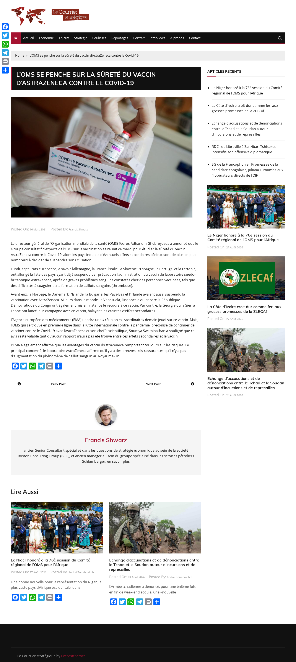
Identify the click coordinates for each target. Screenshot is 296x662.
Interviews (157, 38)
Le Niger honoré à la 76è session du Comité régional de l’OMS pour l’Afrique (50, 562)
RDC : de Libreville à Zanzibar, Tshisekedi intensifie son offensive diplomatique (244, 149)
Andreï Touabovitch (81, 572)
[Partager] (5, 70)
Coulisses (99, 38)
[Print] (5, 61)
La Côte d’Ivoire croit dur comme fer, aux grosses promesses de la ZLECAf (245, 108)
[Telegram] (5, 52)
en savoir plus (118, 461)
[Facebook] (5, 26)
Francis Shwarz (78, 229)
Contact (194, 38)
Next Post (153, 384)
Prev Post (58, 384)
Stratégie (80, 38)
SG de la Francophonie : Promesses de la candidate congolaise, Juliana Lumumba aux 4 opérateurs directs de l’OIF (247, 170)
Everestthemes (73, 656)
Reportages (119, 38)
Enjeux (64, 38)
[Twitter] (5, 35)
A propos (177, 38)
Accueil (28, 38)
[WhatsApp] (5, 44)
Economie (46, 38)
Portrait (139, 38)
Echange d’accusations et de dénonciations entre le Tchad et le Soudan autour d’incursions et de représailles (154, 565)
